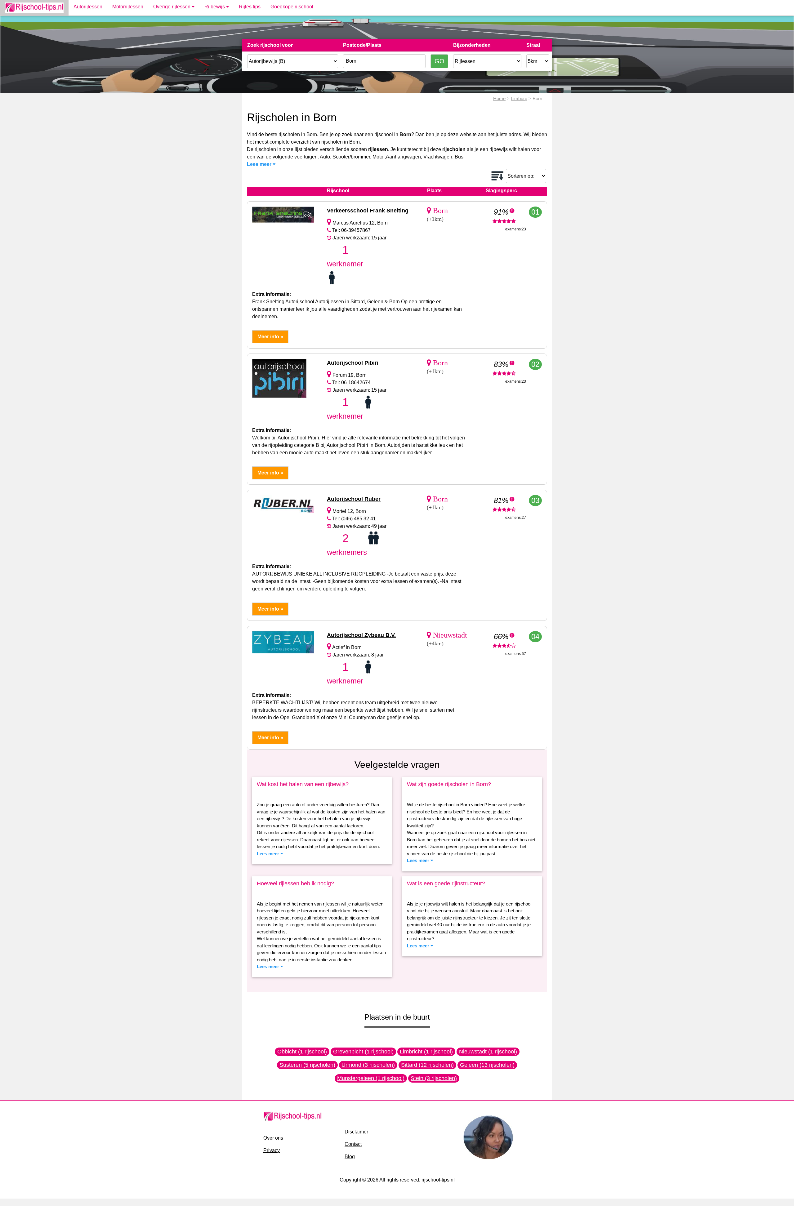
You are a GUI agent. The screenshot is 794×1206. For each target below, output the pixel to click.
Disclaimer (356, 1131)
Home (499, 98)
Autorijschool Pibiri (352, 363)
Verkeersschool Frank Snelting (367, 210)
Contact (353, 1144)
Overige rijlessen (172, 6)
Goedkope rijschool (291, 6)
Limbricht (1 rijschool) (426, 1051)
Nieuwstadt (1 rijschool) (488, 1051)
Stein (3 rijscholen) (434, 1078)
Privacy (271, 1150)
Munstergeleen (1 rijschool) (370, 1078)
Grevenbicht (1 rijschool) (363, 1051)
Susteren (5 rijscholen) (307, 1065)
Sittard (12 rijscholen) (427, 1065)
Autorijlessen (88, 6)
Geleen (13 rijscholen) (487, 1065)
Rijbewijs (215, 6)
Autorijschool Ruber (354, 499)
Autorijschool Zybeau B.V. (361, 635)
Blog (350, 1156)
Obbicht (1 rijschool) (302, 1051)
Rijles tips (250, 6)
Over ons (273, 1138)
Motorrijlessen (127, 6)
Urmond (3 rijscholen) (368, 1065)
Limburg (519, 98)
